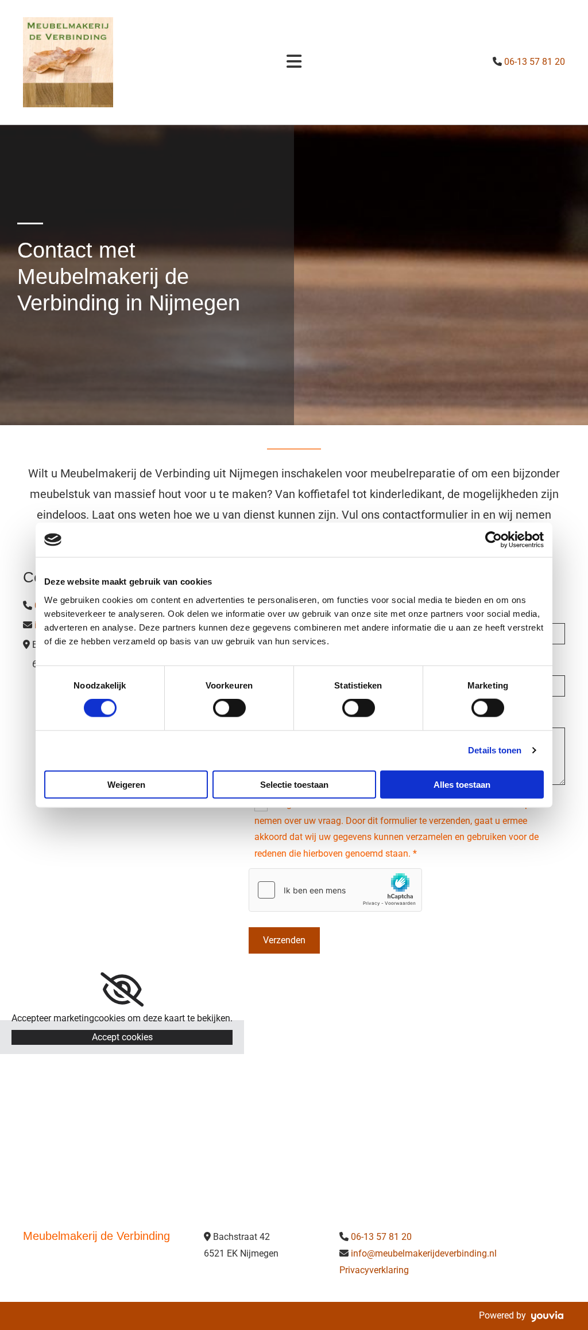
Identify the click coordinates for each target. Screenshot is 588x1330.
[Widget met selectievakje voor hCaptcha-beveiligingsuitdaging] (335, 890)
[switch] (229, 708)
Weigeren (126, 784)
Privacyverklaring (374, 1270)
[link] (122, 990)
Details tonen (494, 750)
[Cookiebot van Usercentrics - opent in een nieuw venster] (493, 540)
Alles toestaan (462, 784)
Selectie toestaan (294, 784)
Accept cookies (122, 1037)
